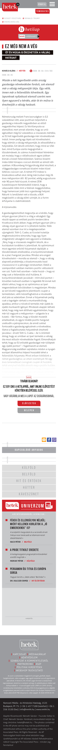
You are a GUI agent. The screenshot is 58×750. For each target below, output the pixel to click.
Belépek (29, 410)
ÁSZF (39, 664)
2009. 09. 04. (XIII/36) (42, 71)
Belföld (28, 542)
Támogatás (42, 11)
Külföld (31, 561)
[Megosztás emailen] (44, 440)
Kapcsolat (19, 654)
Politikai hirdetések (29, 667)
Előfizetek (29, 403)
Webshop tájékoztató (29, 670)
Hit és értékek (38, 581)
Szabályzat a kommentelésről (29, 660)
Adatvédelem (29, 657)
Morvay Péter (16, 561)
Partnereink (25, 664)
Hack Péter (15, 542)
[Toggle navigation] (52, 4)
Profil (42, 4)
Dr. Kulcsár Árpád (19, 581)
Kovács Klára (8, 71)
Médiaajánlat (37, 654)
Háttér (22, 71)
